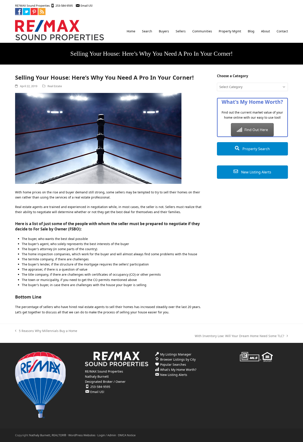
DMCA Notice (127, 435)
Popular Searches (173, 364)
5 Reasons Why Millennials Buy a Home (46, 331)
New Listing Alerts (255, 172)
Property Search (256, 148)
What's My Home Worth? (178, 369)
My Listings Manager (175, 354)
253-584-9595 (64, 6)
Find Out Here (256, 129)
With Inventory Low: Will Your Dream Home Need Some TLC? (239, 336)
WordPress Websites (81, 435)
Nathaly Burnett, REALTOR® (47, 435)
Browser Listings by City (178, 359)
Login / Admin (106, 435)
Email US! (86, 6)
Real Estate (54, 86)
